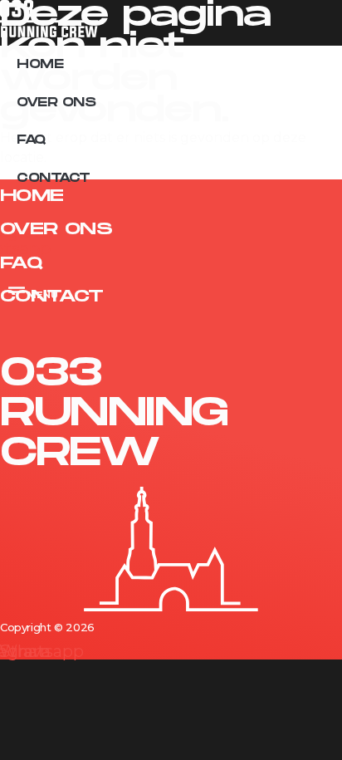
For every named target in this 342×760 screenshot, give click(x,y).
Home (40, 64)
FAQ (31, 140)
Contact (53, 178)
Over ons (56, 103)
